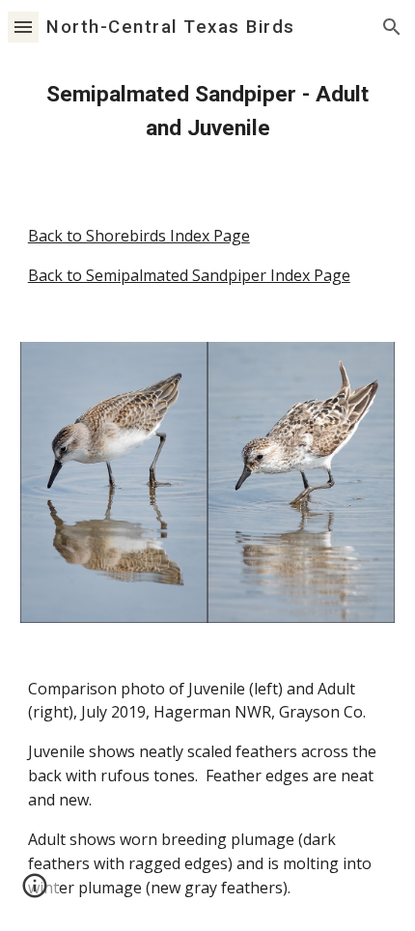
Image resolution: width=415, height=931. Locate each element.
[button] (23, 26)
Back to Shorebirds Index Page (139, 235)
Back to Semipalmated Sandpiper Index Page (189, 275)
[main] (208, 112)
